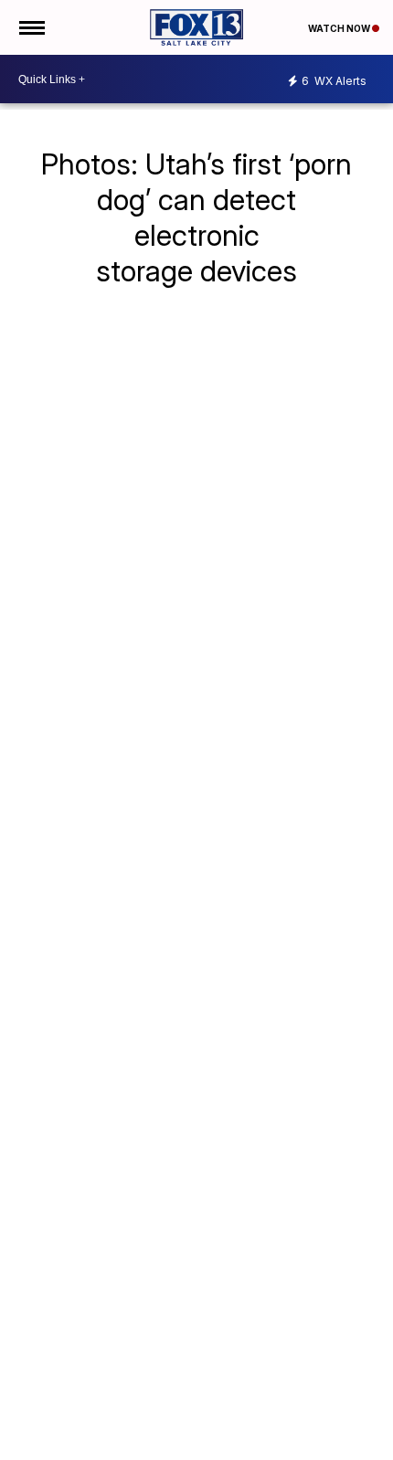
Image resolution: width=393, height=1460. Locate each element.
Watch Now (340, 28)
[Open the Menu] (31, 27)
